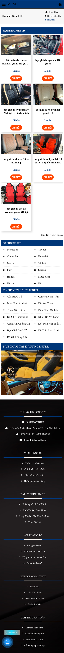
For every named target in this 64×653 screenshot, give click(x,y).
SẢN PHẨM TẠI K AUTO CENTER (26, 346)
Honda (11, 276)
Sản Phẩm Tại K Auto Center (21, 290)
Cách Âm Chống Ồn (18, 323)
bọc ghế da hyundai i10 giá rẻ (47, 62)
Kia (40, 283)
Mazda (11, 263)
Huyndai (51, 20)
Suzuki (42, 269)
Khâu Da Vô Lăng (48, 316)
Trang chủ (53, 12)
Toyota (42, 249)
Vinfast (42, 263)
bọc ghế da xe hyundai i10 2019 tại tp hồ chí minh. (48, 161)
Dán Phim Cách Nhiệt (49, 310)
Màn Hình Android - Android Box (18, 303)
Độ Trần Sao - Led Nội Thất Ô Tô (49, 330)
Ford (9, 269)
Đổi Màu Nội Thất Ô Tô (49, 323)
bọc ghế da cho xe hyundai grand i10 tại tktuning (16, 210)
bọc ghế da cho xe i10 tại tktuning (16, 161)
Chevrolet (12, 256)
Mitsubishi (44, 276)
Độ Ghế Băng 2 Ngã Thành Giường (18, 337)
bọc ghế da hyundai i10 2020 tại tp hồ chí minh (16, 111)
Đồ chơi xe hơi (54, 16)
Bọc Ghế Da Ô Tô (17, 330)
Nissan (11, 283)
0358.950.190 (27, 434)
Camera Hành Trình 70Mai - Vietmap (49, 296)
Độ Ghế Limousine (17, 316)
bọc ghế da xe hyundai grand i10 (48, 111)
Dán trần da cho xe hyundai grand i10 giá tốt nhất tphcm (16, 62)
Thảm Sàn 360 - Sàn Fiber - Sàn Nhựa (18, 310)
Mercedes (12, 249)
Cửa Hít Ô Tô (14, 296)
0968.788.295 (43, 434)
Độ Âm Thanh (46, 303)
